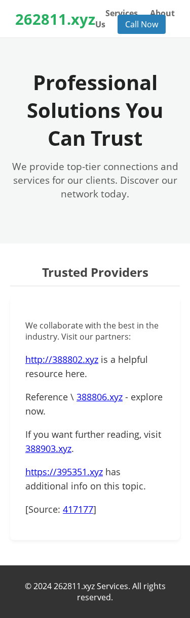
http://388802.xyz (61, 359)
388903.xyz (48, 448)
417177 (78, 509)
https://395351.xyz (64, 472)
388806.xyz (100, 397)
